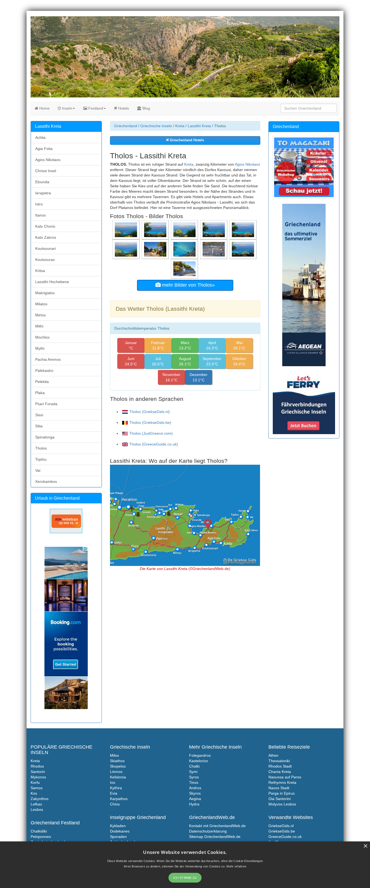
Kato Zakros (45, 237)
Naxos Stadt (278, 788)
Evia (113, 793)
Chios (115, 804)
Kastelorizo (198, 761)
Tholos (41, 448)
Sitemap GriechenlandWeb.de (215, 836)
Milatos (41, 304)
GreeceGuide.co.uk (285, 836)
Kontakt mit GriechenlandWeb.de (217, 826)
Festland (95, 108)
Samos (37, 788)
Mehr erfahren (236, 866)
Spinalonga (44, 437)
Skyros (195, 793)
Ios (112, 782)
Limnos (116, 771)
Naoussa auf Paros (284, 777)
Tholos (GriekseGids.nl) (149, 411)
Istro (39, 204)
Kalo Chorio (45, 226)
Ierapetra (43, 193)
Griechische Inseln (156, 126)
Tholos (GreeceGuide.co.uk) (153, 444)
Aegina (195, 799)
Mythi (39, 348)
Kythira (116, 788)
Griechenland (125, 126)
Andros (195, 788)
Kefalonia (118, 777)
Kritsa (40, 270)
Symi (193, 771)
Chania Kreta (279, 771)
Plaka (40, 393)
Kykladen (118, 826)
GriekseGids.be (281, 831)
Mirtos (40, 315)
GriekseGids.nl (281, 826)
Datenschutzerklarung (208, 831)
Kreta (179, 126)
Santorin (38, 771)
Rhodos (37, 766)
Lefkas (36, 804)
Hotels (123, 108)
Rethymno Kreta (282, 782)
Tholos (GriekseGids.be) (150, 422)
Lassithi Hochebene (52, 282)
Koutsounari (45, 248)
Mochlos (42, 337)
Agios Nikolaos (247, 164)
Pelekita (42, 381)
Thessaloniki (279, 761)
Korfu (35, 782)
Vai (37, 470)
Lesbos (37, 809)
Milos (114, 755)
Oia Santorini (279, 799)
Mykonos (38, 777)
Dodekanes (119, 831)
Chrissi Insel (45, 171)
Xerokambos (46, 481)
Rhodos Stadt (280, 766)
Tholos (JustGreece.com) (151, 433)
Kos (34, 793)
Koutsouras (45, 259)
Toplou (41, 459)
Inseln (66, 108)
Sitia (39, 426)
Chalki (194, 766)
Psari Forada (46, 404)
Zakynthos (39, 799)
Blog (145, 108)
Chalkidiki (39, 831)
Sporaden (118, 836)
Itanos (40, 215)
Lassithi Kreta (199, 126)
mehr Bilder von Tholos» (188, 285)
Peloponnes (41, 836)
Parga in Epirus (281, 793)
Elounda (42, 182)
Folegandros (200, 755)
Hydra (194, 804)
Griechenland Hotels (186, 140)
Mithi (39, 326)
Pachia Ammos (48, 359)
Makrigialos (45, 293)
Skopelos (118, 766)
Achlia (40, 137)
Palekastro (44, 370)
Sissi (39, 415)
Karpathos (119, 799)
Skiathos (117, 761)
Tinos (193, 782)
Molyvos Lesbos (282, 804)
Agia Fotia (44, 148)
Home (44, 108)
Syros (194, 777)
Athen (273, 755)
